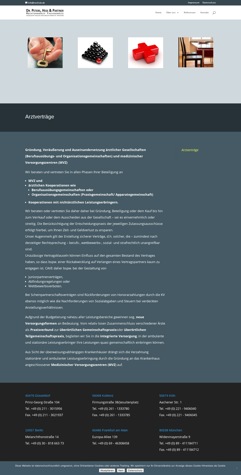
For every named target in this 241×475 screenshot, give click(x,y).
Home (158, 12)
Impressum (193, 3)
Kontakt (204, 12)
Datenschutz (209, 3)
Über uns (171, 12)
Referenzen (190, 12)
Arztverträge (190, 150)
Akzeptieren (107, 470)
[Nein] (236, 468)
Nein (120, 470)
